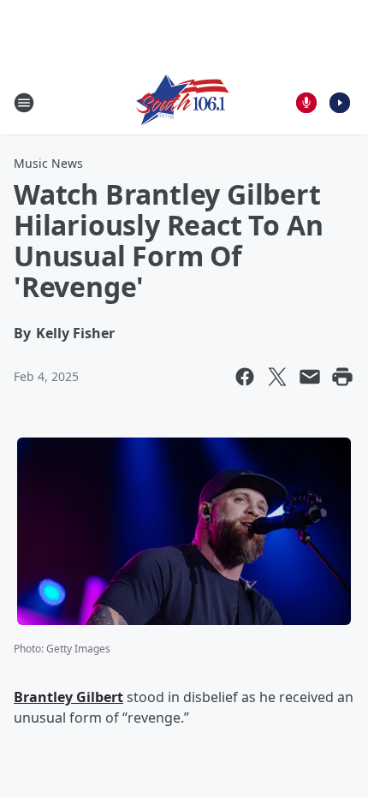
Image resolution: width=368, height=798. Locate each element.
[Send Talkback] (306, 102)
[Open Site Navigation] (24, 102)
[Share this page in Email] (310, 377)
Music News (48, 163)
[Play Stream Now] (339, 102)
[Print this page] (342, 377)
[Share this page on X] (277, 377)
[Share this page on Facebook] (245, 377)
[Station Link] (184, 102)
